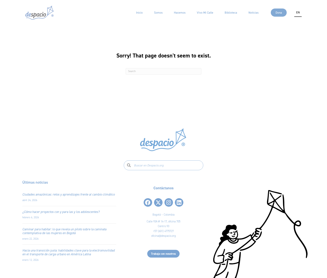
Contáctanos (163, 188)
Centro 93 (163, 226)
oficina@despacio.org (163, 236)
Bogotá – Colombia (163, 214)
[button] (148, 202)
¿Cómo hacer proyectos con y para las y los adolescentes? (61, 212)
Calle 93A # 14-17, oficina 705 (163, 221)
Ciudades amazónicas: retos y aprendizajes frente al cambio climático (68, 194)
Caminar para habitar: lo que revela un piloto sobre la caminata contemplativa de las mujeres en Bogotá (64, 231)
